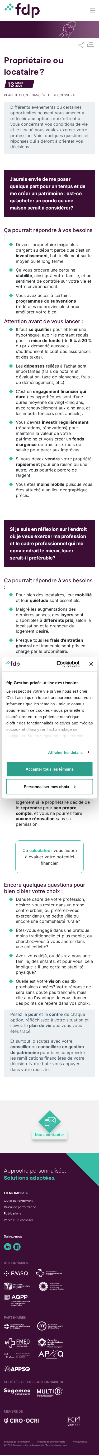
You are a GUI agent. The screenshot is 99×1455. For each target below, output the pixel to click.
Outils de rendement (18, 1201)
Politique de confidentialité (51, 1441)
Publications (12, 1213)
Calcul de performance (20, 1207)
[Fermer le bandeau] (91, 664)
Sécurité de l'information (17, 1441)
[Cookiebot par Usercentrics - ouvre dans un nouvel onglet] (59, 664)
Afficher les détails (65, 752)
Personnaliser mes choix (46, 786)
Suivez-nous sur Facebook (17, 1247)
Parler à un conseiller (18, 1220)
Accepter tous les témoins (50, 769)
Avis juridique (80, 1441)
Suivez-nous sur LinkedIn (7, 1247)
